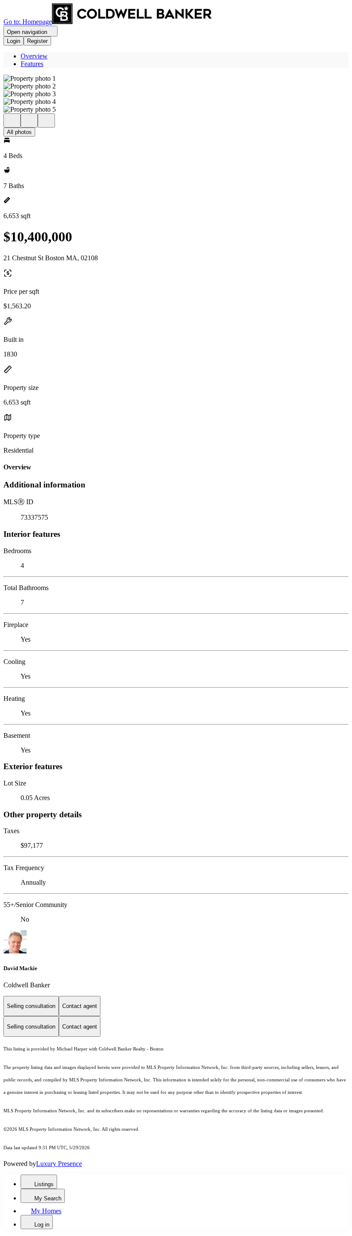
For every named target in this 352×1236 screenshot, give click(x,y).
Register (37, 41)
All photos (19, 132)
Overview (34, 56)
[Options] (12, 120)
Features (32, 63)
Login (13, 41)
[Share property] (46, 120)
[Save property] (29, 120)
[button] (176, 78)
